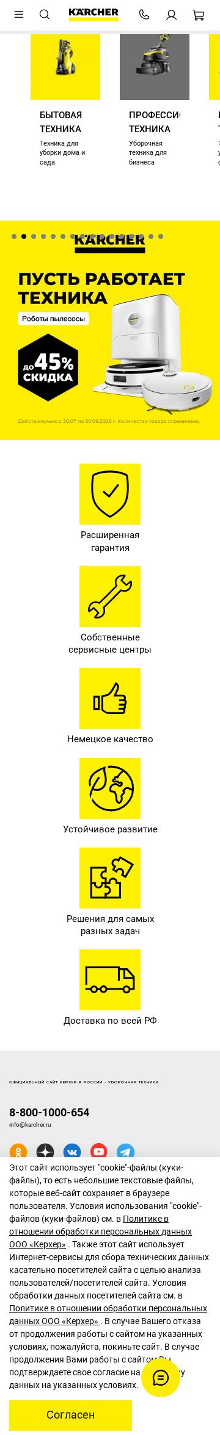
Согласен (70, 1415)
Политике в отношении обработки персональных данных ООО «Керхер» (100, 1231)
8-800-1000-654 (49, 1112)
